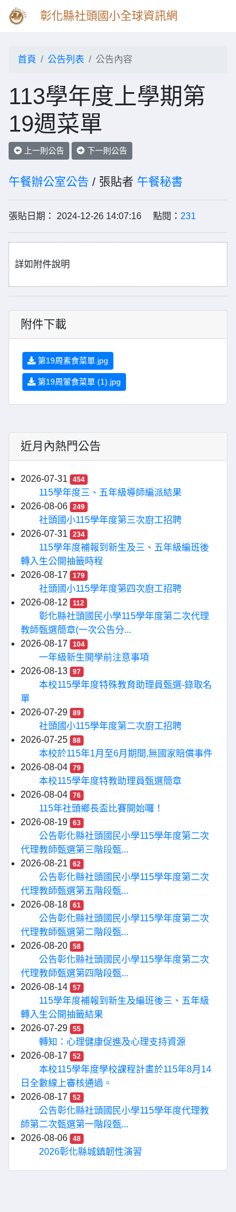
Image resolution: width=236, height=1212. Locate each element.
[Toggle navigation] (211, 16)
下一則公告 (106, 150)
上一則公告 (43, 150)
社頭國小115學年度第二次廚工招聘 (110, 726)
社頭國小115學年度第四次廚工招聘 (110, 588)
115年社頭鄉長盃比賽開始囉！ (101, 808)
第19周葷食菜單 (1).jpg (78, 381)
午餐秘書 (160, 182)
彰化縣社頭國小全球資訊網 (109, 16)
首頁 (27, 59)
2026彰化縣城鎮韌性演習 (90, 1151)
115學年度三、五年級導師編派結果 (110, 492)
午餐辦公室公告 (49, 182)
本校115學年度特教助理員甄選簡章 (110, 781)
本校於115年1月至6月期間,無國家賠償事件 (126, 753)
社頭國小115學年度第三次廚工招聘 (110, 520)
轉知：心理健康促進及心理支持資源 (112, 1042)
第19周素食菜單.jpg (72, 360)
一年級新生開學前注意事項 (94, 657)
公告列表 (66, 59)
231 (188, 216)
